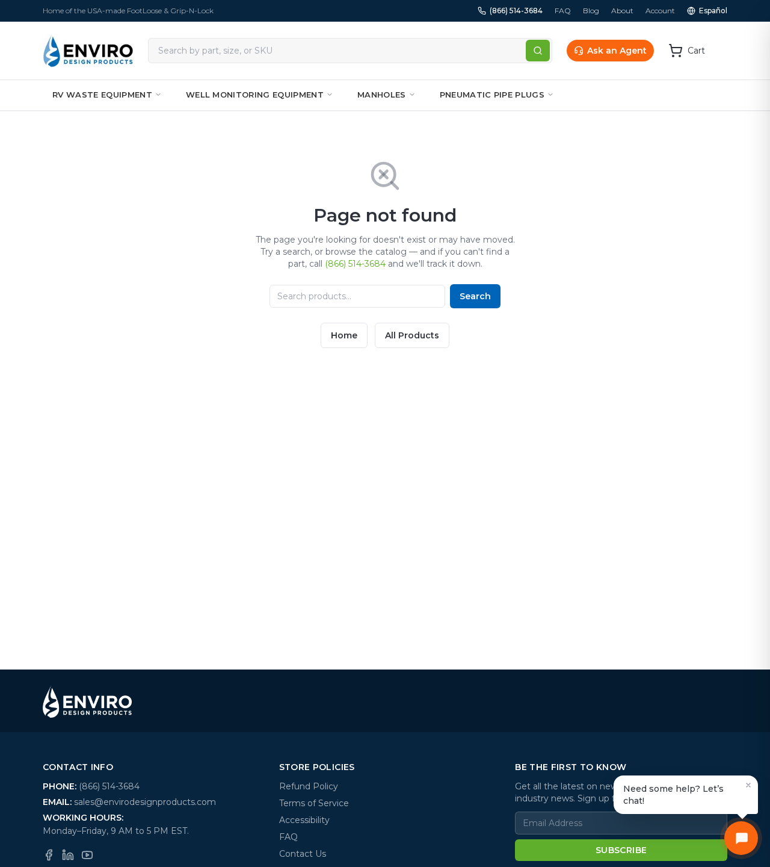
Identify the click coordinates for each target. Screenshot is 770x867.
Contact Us (302, 853)
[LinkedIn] (68, 855)
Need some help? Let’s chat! (673, 794)
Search (475, 296)
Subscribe (621, 850)
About (622, 10)
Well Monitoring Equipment (255, 94)
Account (660, 10)
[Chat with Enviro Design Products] (741, 838)
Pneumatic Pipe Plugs (492, 94)
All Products (412, 335)
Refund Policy (308, 786)
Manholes (381, 94)
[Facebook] (49, 855)
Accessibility (304, 820)
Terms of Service (314, 803)
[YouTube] (87, 855)
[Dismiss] (748, 785)
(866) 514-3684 (516, 10)
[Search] (538, 50)
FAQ (563, 10)
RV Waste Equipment (102, 94)
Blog (591, 10)
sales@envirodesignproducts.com (145, 802)
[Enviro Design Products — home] (88, 50)
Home (344, 335)
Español (713, 10)
